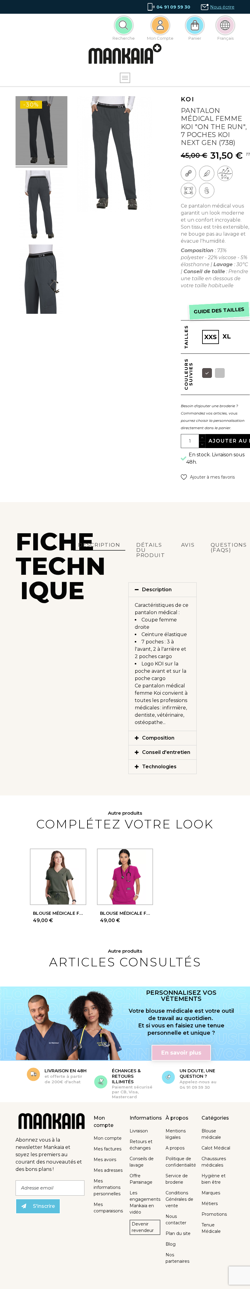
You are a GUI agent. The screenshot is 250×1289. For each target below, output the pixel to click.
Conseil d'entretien (166, 752)
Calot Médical (216, 1148)
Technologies (159, 766)
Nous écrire (222, 7)
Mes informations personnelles (107, 1187)
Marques (211, 1193)
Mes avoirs (105, 1159)
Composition (158, 738)
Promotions (214, 1214)
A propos (175, 1148)
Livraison (139, 1131)
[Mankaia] (125, 55)
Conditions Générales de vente (179, 1199)
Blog (171, 1244)
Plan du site (178, 1233)
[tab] (163, 590)
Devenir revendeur (143, 1227)
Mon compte (108, 1138)
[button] (208, 477)
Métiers (210, 1203)
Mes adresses (108, 1170)
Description (157, 589)
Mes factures (107, 1149)
